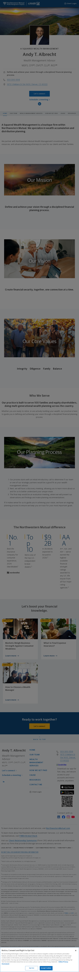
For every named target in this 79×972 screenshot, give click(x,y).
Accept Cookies (46, 968)
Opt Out (31, 968)
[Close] (75, 950)
